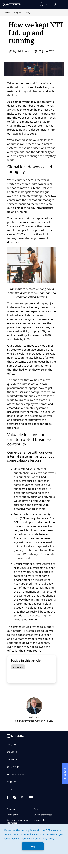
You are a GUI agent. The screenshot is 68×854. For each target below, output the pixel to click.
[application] (34, 839)
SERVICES (12, 752)
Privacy (37, 809)
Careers (11, 782)
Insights (12, 759)
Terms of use (12, 814)
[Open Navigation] (63, 4)
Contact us (11, 809)
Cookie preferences (43, 814)
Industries (13, 745)
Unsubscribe (40, 820)
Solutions (13, 767)
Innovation (18, 666)
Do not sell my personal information (17, 821)
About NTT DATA (16, 774)
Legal (10, 789)
